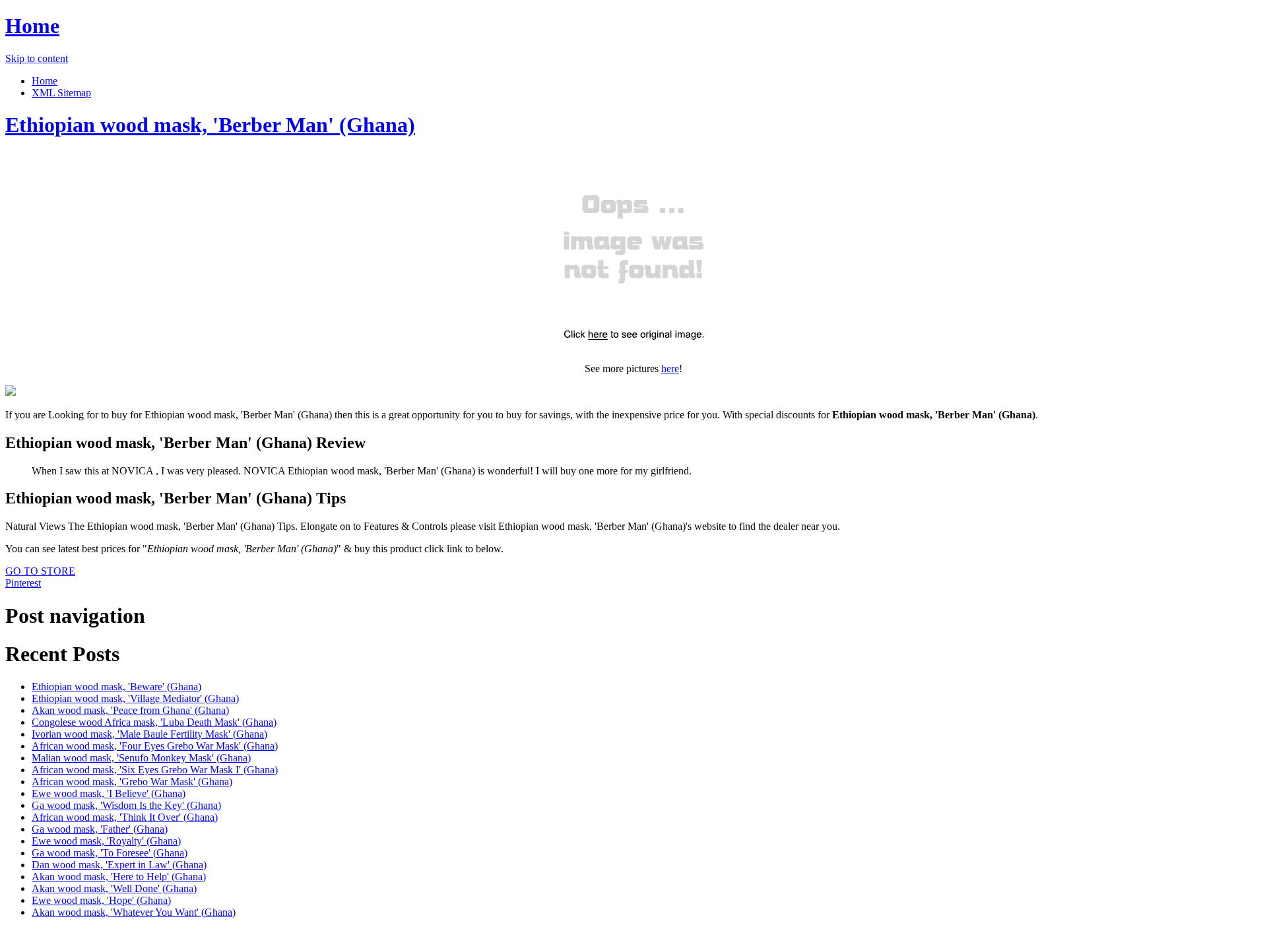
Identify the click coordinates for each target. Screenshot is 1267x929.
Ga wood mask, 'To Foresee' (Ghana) (109, 852)
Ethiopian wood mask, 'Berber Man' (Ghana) (210, 125)
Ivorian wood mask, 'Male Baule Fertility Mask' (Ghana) (149, 734)
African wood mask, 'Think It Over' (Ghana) (125, 817)
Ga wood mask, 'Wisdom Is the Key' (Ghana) (126, 805)
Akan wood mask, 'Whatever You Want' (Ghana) (134, 912)
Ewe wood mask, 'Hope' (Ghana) (101, 900)
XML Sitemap (61, 92)
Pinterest (23, 583)
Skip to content (36, 58)
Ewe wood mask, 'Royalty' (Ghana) (106, 841)
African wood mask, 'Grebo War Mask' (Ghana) (132, 781)
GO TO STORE (40, 571)
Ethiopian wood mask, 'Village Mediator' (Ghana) (135, 698)
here (670, 368)
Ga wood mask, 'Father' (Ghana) (100, 829)
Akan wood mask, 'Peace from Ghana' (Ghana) (130, 710)
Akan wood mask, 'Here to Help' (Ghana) (119, 876)
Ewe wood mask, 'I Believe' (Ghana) (108, 793)
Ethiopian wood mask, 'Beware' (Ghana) (116, 686)
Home (32, 26)
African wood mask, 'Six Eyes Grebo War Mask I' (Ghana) (155, 769)
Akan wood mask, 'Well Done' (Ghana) (114, 888)
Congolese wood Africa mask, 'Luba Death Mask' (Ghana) (154, 722)
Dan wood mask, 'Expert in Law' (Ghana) (119, 864)
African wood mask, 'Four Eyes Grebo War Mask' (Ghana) (155, 746)
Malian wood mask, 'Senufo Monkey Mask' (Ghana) (141, 757)
